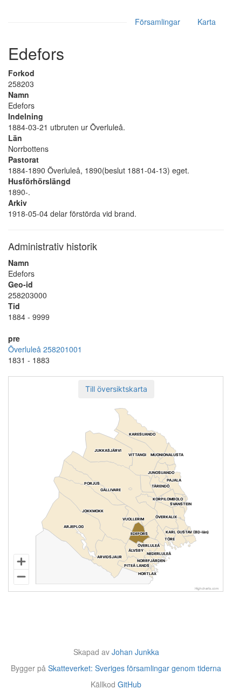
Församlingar (157, 21)
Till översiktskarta (116, 388)
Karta (206, 21)
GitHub (129, 684)
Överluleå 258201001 (45, 349)
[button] (116, 389)
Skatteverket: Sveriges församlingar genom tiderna (134, 668)
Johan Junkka (135, 651)
